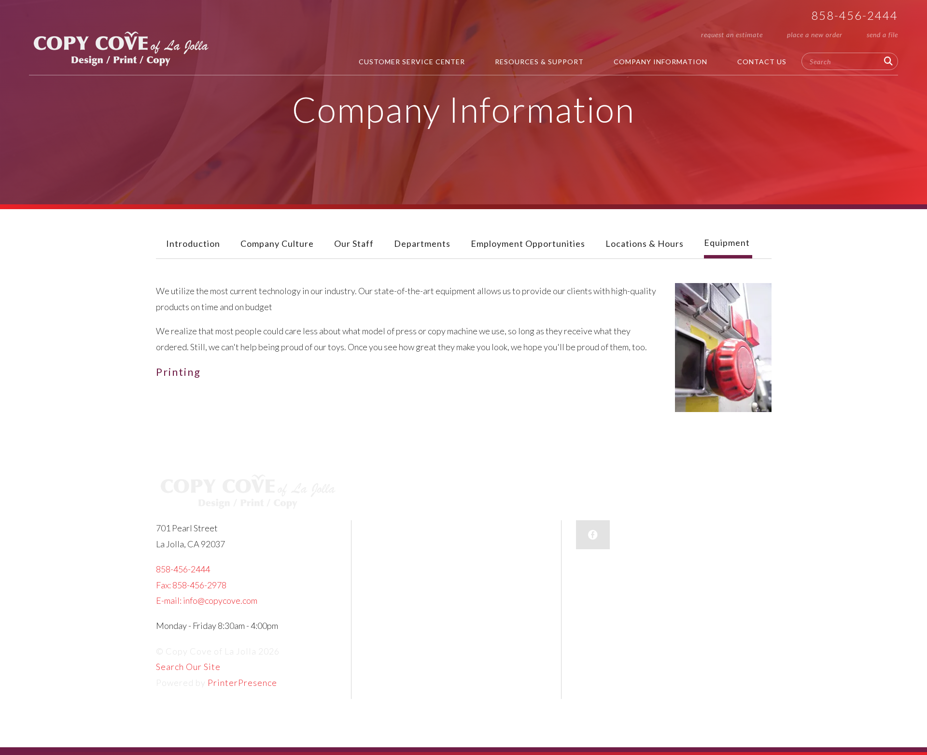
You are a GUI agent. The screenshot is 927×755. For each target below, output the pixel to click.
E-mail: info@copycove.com (206, 600)
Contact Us (762, 61)
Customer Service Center (412, 61)
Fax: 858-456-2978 (191, 585)
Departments (422, 243)
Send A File (882, 34)
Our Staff (354, 243)
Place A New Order (815, 34)
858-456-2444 (854, 15)
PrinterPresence (242, 682)
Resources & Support (539, 61)
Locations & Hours (644, 243)
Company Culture (277, 243)
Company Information (660, 61)
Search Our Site (188, 666)
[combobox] (849, 61)
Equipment (727, 242)
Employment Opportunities (528, 243)
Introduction (193, 243)
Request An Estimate (732, 34)
